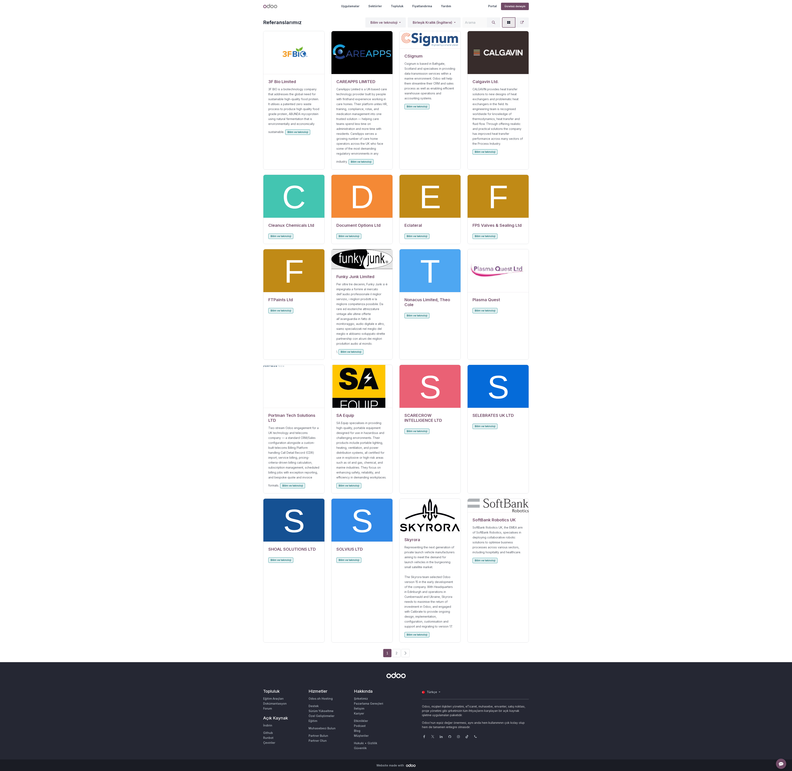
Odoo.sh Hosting (321, 698)
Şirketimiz (361, 698)
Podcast (360, 726)
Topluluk (397, 6)
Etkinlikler (361, 721)
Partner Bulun (318, 735)
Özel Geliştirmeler (321, 716)
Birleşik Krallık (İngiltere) (432, 22)
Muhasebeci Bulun (322, 728)
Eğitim (313, 721)
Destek (314, 706)
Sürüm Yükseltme (321, 711)
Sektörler (375, 6)
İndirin (267, 725)
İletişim (359, 708)
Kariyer (359, 713)
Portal (492, 6)
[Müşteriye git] (293, 52)
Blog (357, 730)
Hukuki (359, 743)
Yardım (446, 6)
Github (268, 733)
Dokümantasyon (275, 703)
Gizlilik (372, 743)
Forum (267, 708)
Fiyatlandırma (422, 6)
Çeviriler (269, 742)
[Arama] (493, 22)
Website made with (390, 765)
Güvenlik (360, 748)
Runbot (268, 737)
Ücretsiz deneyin (514, 6)
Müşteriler (361, 735)
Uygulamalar (350, 6)
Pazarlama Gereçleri (368, 703)
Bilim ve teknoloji (383, 22)
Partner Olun (318, 740)
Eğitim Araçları (273, 698)
